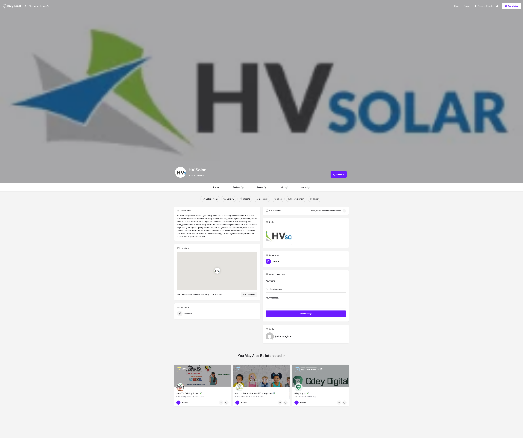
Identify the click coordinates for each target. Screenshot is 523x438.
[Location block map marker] (217, 271)
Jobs (283, 187)
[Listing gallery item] (278, 235)
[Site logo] (12, 6)
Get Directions (249, 294)
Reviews (238, 187)
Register (490, 6)
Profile (216, 187)
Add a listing (513, 6)
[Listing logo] (180, 172)
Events (261, 187)
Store (305, 187)
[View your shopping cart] (497, 6)
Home (457, 6)
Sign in (481, 6)
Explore (467, 6)
